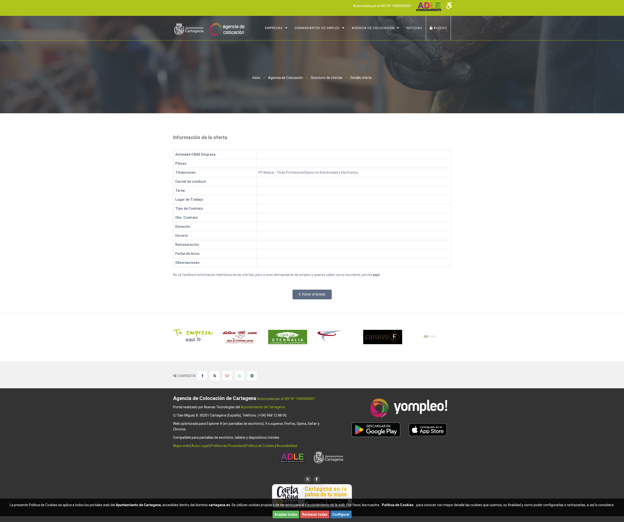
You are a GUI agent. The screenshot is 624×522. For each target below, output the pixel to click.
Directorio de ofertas (326, 78)
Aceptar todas (285, 514)
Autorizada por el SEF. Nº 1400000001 (382, 6)
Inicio (256, 78)
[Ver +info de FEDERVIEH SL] (383, 337)
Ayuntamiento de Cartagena (263, 407)
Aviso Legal (200, 446)
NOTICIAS (414, 28)
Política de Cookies (260, 446)
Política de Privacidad (227, 446)
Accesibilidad (287, 446)
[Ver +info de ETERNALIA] (288, 337)
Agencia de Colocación (373, 28)
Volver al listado (313, 294)
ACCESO (440, 28)
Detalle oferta (360, 78)
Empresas (274, 28)
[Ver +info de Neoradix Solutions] (431, 337)
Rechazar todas (315, 514)
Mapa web (181, 446)
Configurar (341, 514)
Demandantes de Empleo (317, 28)
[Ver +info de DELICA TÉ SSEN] (241, 337)
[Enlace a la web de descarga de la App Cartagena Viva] (312, 496)
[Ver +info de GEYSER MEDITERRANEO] (336, 337)
